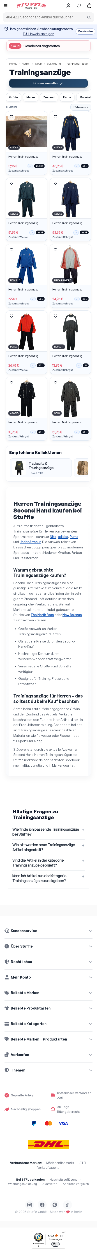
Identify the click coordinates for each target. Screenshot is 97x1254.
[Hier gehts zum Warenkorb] (89, 5)
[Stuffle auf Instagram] (29, 1204)
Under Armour (30, 542)
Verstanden (85, 31)
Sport (38, 63)
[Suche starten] (89, 17)
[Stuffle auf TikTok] (67, 1204)
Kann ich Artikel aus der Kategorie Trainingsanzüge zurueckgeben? (39, 878)
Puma (74, 537)
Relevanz (81, 107)
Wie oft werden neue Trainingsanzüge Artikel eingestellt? (43, 847)
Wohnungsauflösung (22, 1184)
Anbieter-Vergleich (76, 1184)
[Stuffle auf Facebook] (42, 1204)
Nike (53, 537)
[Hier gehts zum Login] (68, 5)
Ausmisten (49, 1184)
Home (13, 63)
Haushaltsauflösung (64, 1179)
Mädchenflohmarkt (60, 1163)
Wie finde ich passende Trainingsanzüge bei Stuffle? (45, 831)
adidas (63, 537)
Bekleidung (54, 63)
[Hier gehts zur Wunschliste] (78, 5)
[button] (5, 6)
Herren (26, 63)
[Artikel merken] (11, 116)
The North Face (42, 615)
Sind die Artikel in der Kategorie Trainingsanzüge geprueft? (38, 862)
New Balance (72, 615)
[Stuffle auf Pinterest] (54, 1204)
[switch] (55, 1244)
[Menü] (63, 1233)
